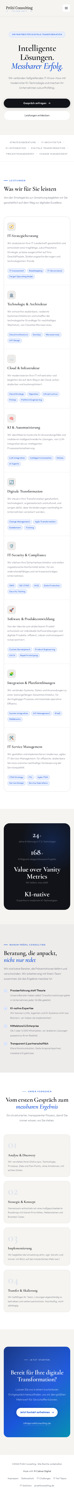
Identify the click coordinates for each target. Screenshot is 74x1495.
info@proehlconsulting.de (37, 1423)
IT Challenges (43, 1478)
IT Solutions (25, 1485)
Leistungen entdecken (37, 115)
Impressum (13, 1478)
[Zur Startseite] (19, 8)
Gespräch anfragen (34, 103)
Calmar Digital (43, 1471)
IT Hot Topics (59, 1478)
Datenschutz (27, 1478)
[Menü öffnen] (66, 8)
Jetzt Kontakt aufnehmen (35, 1412)
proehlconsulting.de (44, 1485)
